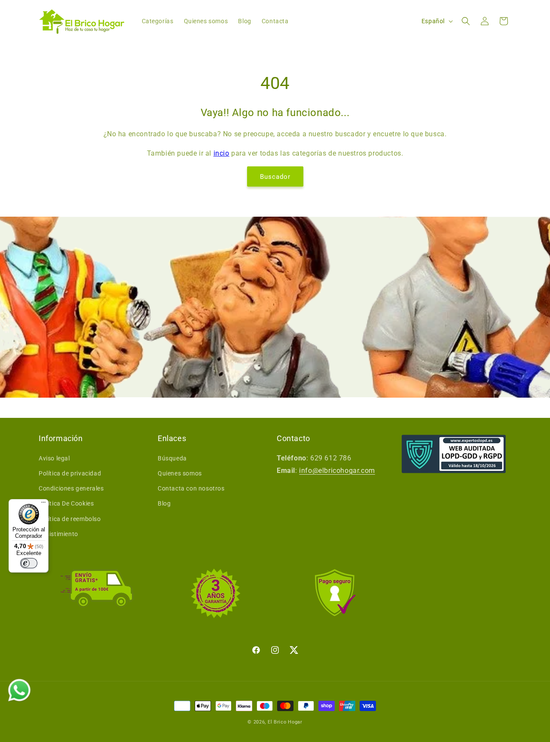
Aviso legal (54, 458)
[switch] (28, 563)
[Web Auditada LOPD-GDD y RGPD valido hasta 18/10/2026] (453, 454)
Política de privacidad (70, 473)
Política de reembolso (70, 518)
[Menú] (43, 504)
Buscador (275, 177)
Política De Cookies (66, 503)
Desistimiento (58, 533)
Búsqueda (172, 458)
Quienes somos (180, 473)
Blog (164, 503)
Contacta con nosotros (191, 488)
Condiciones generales (71, 488)
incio (221, 153)
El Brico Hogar (285, 722)
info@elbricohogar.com (337, 470)
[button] (465, 21)
